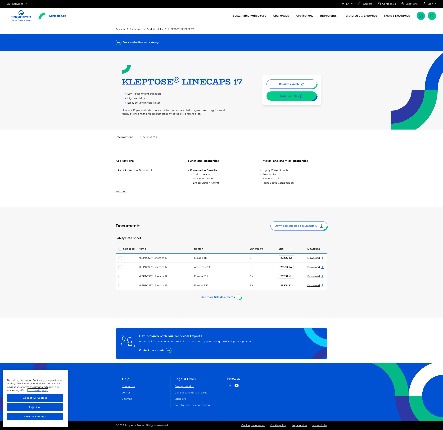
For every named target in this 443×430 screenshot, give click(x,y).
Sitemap (127, 398)
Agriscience (136, 29)
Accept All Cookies (35, 397)
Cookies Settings (35, 416)
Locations (412, 3)
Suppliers (180, 398)
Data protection (184, 386)
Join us (126, 392)
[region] (35, 398)
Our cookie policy (38, 390)
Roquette (120, 29)
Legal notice (299, 425)
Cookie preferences (253, 425)
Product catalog (155, 29)
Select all (129, 248)
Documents (148, 137)
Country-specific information (192, 405)
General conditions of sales (191, 392)
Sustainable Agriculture (249, 15)
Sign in (432, 3)
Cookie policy (278, 425)
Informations (124, 137)
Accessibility (319, 425)
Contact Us (389, 3)
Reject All (35, 407)
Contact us (128, 386)
